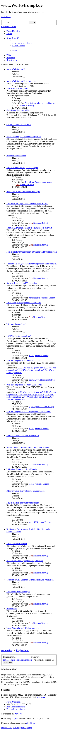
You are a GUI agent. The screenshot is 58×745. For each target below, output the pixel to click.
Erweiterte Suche (8, 26)
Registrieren (22, 650)
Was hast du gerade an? (16, 324)
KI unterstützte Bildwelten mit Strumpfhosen (25, 491)
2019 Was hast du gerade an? (35, 397)
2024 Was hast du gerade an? (31, 370)
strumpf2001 (34, 380)
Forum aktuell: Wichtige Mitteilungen (22, 167)
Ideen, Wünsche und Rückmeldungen (22, 628)
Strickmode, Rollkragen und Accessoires (23, 302)
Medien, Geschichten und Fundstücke (22, 435)
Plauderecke (11, 609)
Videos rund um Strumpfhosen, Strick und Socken (27, 447)
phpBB (15, 718)
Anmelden (6, 650)
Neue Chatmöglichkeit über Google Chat (23, 136)
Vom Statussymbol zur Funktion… (40, 103)
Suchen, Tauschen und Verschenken (21, 283)
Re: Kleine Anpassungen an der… (39, 182)
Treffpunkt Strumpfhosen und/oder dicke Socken (27, 203)
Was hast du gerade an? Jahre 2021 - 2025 (24, 360)
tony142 (32, 522)
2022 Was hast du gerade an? (30, 368)
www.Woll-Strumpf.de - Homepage (21, 81)
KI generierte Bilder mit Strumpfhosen (22, 503)
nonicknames (34, 298)
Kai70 (31, 355)
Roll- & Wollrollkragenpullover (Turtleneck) (25, 560)
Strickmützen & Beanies (16, 543)
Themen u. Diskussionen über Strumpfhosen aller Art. (29, 228)
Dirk (18, 105)
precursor (41, 697)
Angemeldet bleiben (42, 660)
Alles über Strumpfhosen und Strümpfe (23, 191)
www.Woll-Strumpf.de (16, 69)
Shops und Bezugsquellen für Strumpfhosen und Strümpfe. (31, 264)
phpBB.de (30, 723)
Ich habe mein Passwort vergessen (17, 660)
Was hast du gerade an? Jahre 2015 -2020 (24, 385)
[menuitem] (9, 33)
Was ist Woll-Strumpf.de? (17, 88)
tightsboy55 (34, 406)
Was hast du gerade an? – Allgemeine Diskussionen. (28, 411)
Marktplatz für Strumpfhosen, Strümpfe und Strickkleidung (31, 252)
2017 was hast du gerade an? (31, 394)
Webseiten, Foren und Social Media (21, 469)
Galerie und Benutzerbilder (18, 110)
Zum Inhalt (6, 16)
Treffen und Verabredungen (18, 591)
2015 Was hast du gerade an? (30, 392)
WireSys (18, 714)
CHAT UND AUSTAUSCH (18, 124)
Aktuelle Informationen (16, 156)
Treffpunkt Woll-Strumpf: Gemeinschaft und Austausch (30, 580)
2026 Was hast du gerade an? (18, 336)
